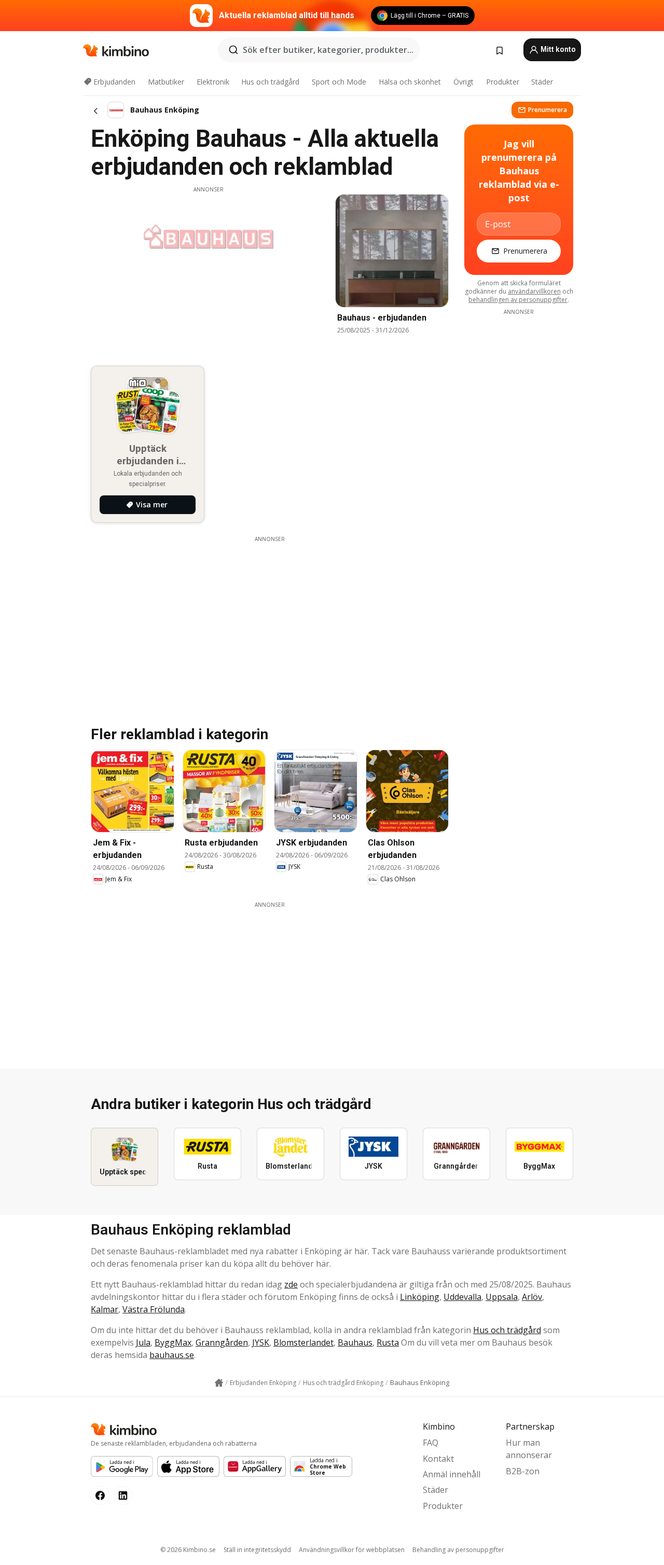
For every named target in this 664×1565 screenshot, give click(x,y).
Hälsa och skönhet (410, 82)
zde (291, 1284)
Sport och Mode (339, 82)
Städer (542, 82)
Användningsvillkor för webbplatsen (352, 1549)
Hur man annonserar (529, 1449)
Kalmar (104, 1309)
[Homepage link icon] (219, 1383)
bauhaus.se (171, 1355)
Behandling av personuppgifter (458, 1549)
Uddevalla (462, 1297)
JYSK (260, 1342)
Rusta (388, 1342)
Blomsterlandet (303, 1342)
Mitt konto (557, 49)
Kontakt (438, 1458)
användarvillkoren (534, 291)
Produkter (502, 82)
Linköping (419, 1297)
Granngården (222, 1342)
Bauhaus (355, 1342)
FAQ (430, 1442)
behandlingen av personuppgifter (518, 299)
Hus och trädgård (270, 82)
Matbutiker (166, 82)
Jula (143, 1342)
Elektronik (213, 82)
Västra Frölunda (153, 1309)
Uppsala (502, 1297)
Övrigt (463, 82)
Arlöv (532, 1297)
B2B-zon (523, 1471)
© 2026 (188, 1549)
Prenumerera (547, 109)
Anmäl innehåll (451, 1474)
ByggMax (173, 1342)
